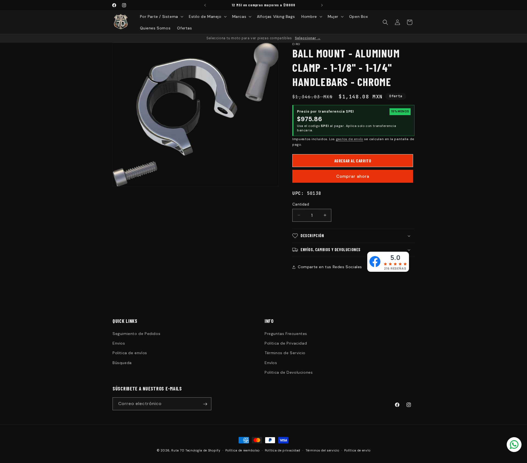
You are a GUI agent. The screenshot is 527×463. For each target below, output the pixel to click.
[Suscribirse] (205, 404)
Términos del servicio (322, 450)
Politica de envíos (130, 353)
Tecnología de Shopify (202, 450)
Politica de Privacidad (286, 343)
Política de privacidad (282, 450)
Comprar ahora (352, 176)
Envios (119, 343)
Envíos (271, 362)
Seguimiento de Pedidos (136, 333)
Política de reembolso (242, 450)
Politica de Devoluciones (289, 372)
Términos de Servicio (285, 353)
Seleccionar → (308, 38)
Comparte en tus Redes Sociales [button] (330, 266)
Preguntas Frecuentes (286, 333)
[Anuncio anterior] (205, 5)
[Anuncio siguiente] (322, 5)
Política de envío (357, 450)
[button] (161, 16)
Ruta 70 (177, 450)
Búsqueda (122, 362)
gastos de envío (349, 139)
